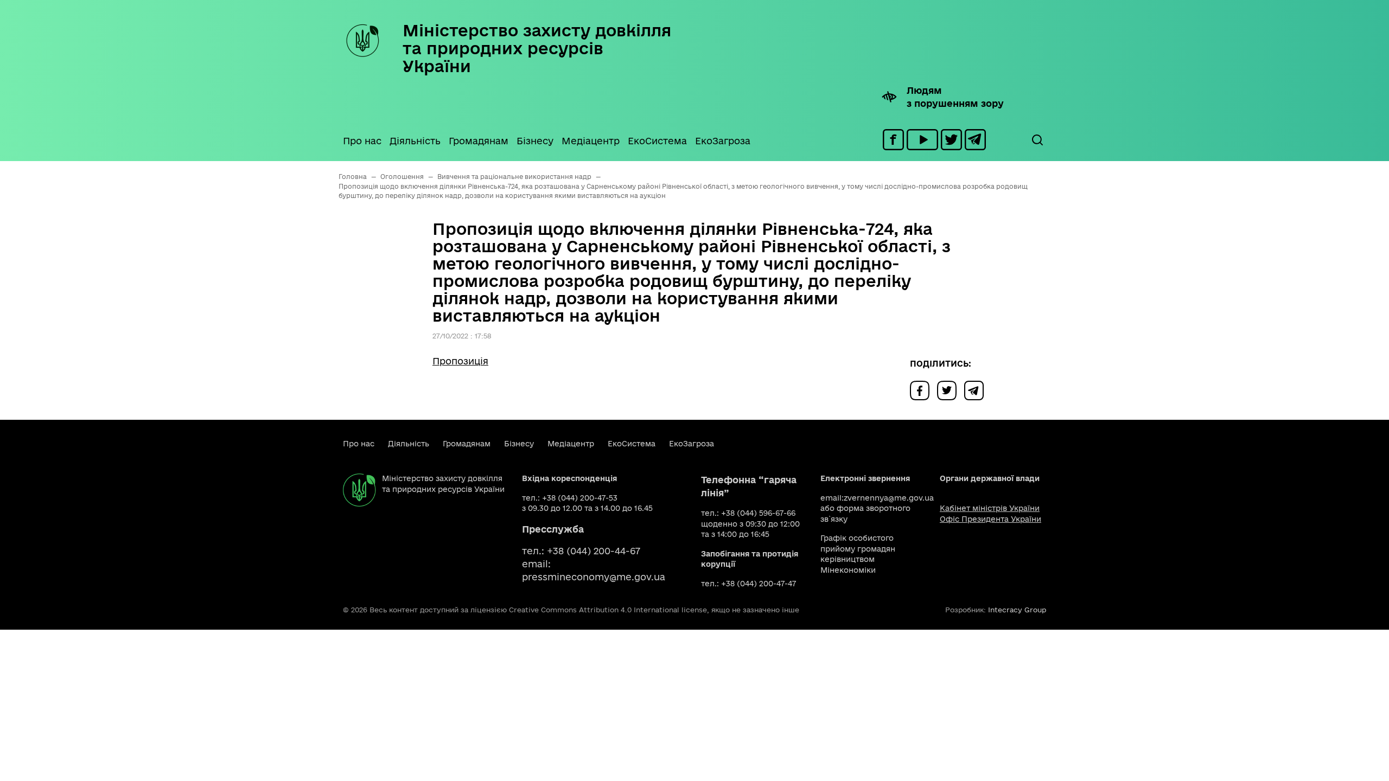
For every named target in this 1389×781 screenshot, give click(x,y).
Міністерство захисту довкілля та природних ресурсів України (537, 48)
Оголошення (402, 176)
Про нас (362, 141)
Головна (353, 176)
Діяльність (415, 141)
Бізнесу (535, 141)
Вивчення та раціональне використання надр (514, 176)
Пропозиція (460, 361)
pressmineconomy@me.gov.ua (593, 577)
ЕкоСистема (657, 141)
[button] (1037, 140)
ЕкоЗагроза (722, 141)
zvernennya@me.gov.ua (889, 498)
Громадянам (478, 141)
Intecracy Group (1017, 609)
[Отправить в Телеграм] (976, 389)
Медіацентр (591, 141)
